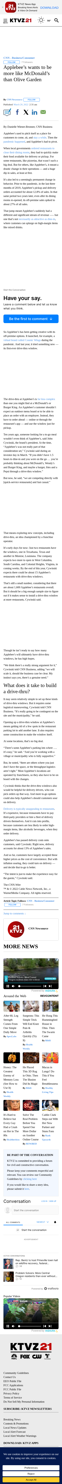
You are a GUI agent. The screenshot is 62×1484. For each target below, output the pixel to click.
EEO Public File (12, 1381)
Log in (44, 1201)
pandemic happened (14, 141)
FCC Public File (12, 1389)
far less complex (46, 399)
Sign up (52, 1201)
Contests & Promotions (16, 1423)
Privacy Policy (11, 1393)
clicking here (30, 1178)
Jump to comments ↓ (14, 913)
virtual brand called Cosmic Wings (22, 340)
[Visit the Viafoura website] (51, 1288)
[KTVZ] (22, 20)
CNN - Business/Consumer (40, 901)
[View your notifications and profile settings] (55, 1222)
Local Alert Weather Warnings (19, 1435)
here (26, 1188)
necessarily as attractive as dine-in (37, 219)
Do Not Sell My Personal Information (23, 1401)
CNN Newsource (14, 99)
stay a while (39, 137)
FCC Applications (13, 1385)
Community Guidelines (16, 1373)
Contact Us (9, 1377)
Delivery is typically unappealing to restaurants (28, 808)
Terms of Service (12, 1397)
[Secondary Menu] (7, 20)
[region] (31, 1245)
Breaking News (11, 1419)
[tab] (13, 1222)
